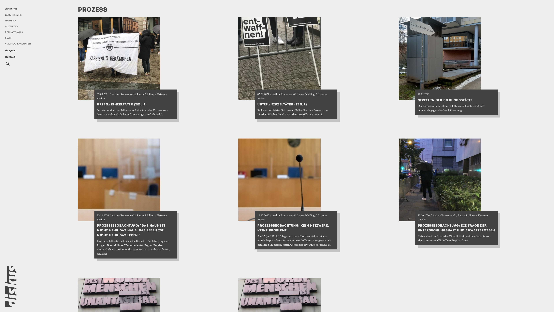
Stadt (8, 38)
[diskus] (36, 286)
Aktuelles (11, 8)
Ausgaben (11, 50)
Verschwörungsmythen (18, 44)
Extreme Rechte (13, 15)
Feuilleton (10, 20)
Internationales (14, 32)
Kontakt (10, 56)
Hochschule (12, 26)
